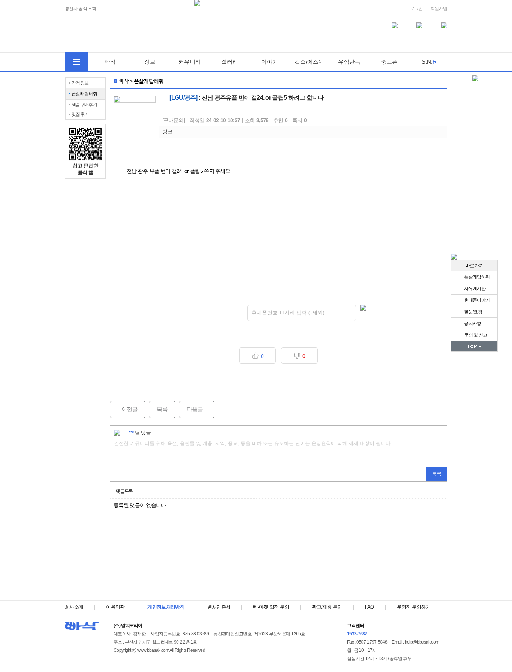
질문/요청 (472, 311)
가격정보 (80, 82)
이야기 (269, 61)
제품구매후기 (84, 104)
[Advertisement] (278, 576)
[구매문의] (173, 120)
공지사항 (472, 323)
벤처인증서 (219, 607)
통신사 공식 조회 (80, 8)
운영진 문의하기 (413, 607)
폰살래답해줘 (476, 277)
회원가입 (438, 8)
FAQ (369, 607)
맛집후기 (80, 114)
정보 (150, 61)
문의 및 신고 (475, 335)
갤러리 (229, 61)
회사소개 (74, 607)
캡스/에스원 (309, 61)
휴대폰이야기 (476, 300)
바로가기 (474, 265)
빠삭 (110, 61)
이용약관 (115, 607)
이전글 (124, 409)
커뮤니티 (189, 61)
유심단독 (349, 61)
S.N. (429, 61)
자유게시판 (474, 288)
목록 (162, 409)
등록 (437, 474)
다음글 (191, 409)
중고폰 (389, 61)
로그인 (416, 8)
